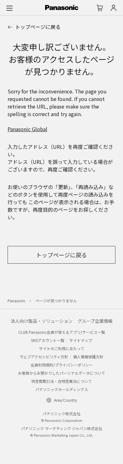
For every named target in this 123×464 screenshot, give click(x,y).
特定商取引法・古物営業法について (61, 381)
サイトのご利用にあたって (61, 348)
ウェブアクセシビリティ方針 (44, 356)
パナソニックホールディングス (61, 389)
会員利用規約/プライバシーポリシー (62, 364)
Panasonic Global (27, 129)
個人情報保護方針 (88, 356)
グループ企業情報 (95, 321)
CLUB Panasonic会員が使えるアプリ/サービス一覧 (61, 332)
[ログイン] (113, 8)
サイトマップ (80, 340)
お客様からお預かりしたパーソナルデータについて (61, 373)
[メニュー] (9, 8)
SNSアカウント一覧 (47, 340)
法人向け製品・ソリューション (42, 321)
